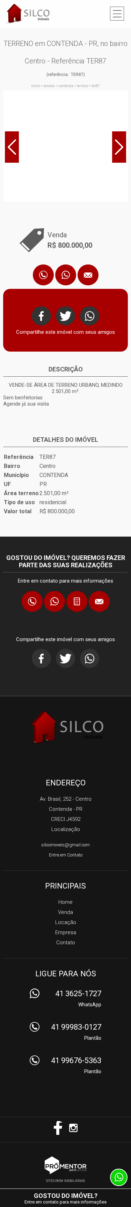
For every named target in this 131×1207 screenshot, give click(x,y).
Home (65, 902)
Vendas (49, 86)
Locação (65, 922)
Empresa (65, 932)
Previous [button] (12, 147)
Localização (65, 829)
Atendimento (119, 1177)
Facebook (41, 315)
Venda (65, 912)
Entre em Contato (65, 855)
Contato (65, 942)
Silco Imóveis (65, 727)
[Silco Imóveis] (33, 13)
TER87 (96, 86)
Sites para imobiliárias (65, 1181)
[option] (65, 146)
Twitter (65, 315)
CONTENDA (66, 86)
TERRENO (82, 86)
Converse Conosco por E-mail (88, 274)
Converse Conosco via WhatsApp (65, 274)
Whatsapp (89, 315)
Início (35, 86)
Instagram (73, 1128)
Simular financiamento (76, 601)
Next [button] (119, 147)
